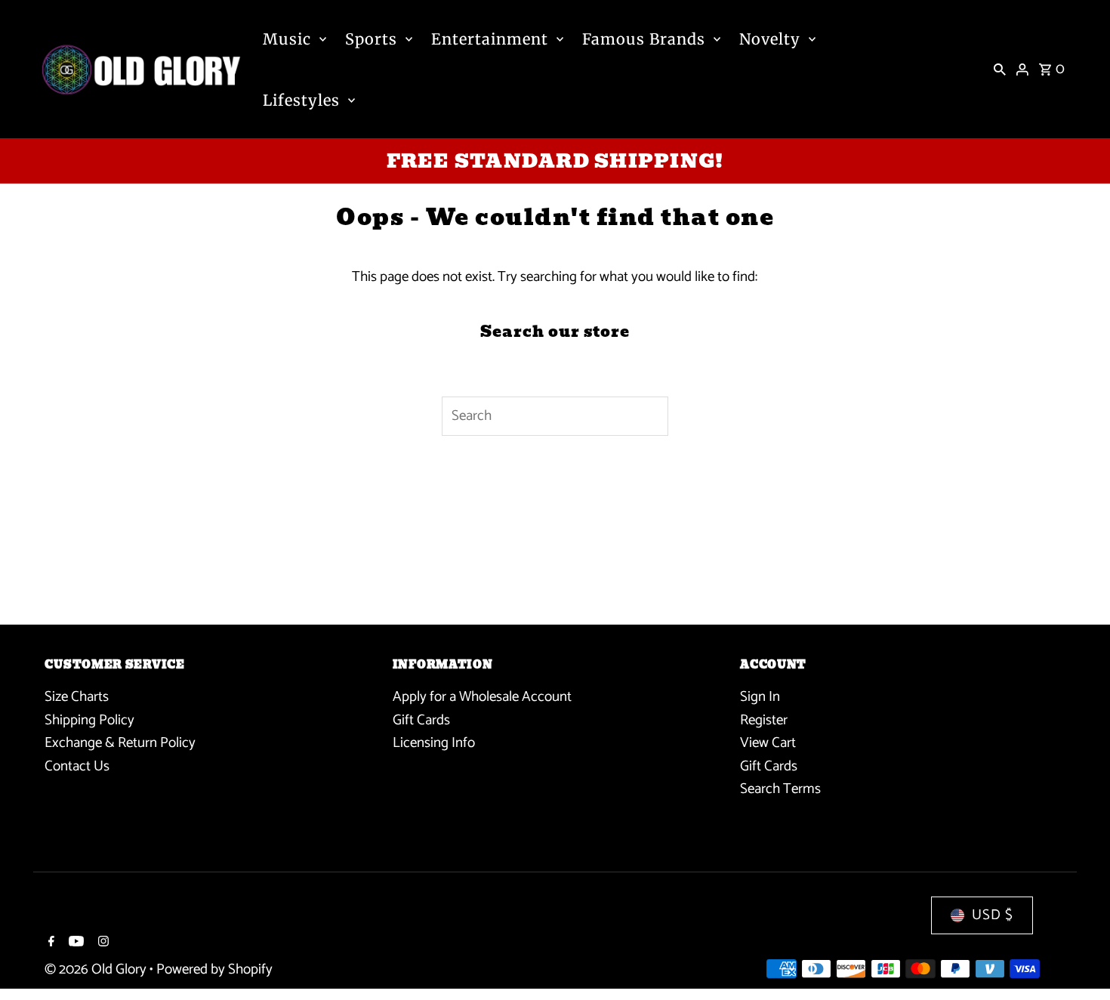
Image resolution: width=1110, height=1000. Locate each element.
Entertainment (489, 38)
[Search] (1000, 69)
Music (287, 38)
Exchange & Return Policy (120, 743)
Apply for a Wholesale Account (482, 696)
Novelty (769, 38)
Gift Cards (421, 720)
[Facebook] (49, 943)
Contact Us (77, 766)
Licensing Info (434, 743)
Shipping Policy (89, 720)
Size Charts (77, 696)
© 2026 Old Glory (97, 969)
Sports (371, 38)
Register (764, 720)
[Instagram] (101, 943)
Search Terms (780, 789)
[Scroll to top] (1078, 960)
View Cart (768, 743)
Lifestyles (301, 100)
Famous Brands (643, 38)
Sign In (760, 696)
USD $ (992, 915)
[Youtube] (74, 943)
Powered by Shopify (214, 969)
